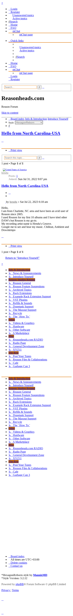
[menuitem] (13, 8)
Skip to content (9, 112)
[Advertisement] (36, 515)
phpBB (20, 584)
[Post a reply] (2, 140)
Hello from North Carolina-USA (30, 133)
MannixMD (40, 575)
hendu (4, 172)
